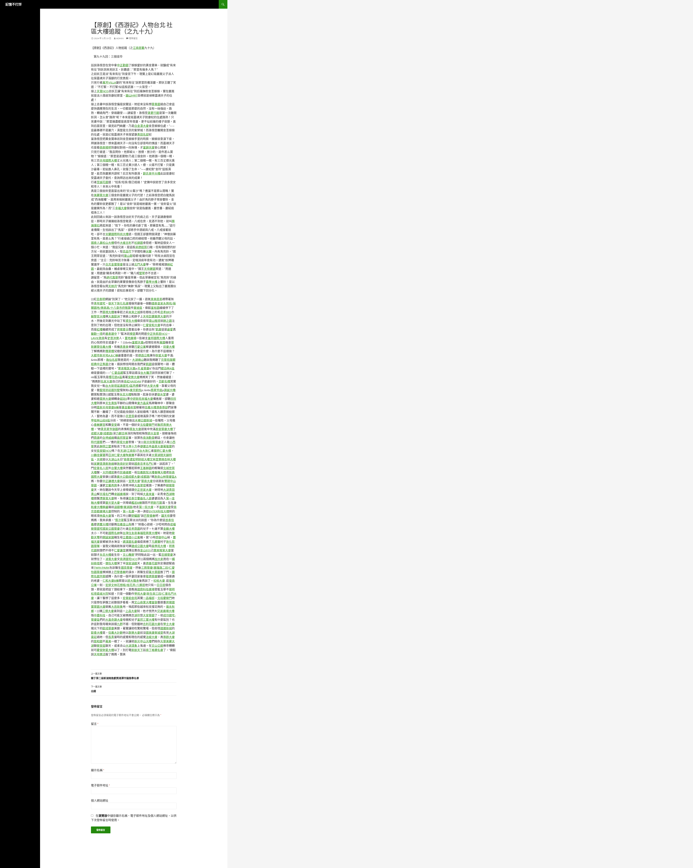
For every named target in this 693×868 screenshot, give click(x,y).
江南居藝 (138, 47)
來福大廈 (147, 398)
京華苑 (165, 359)
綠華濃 (128, 459)
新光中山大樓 (143, 641)
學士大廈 (169, 624)
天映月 (112, 286)
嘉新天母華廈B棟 (108, 407)
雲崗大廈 (105, 398)
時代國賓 (97, 442)
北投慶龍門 (147, 424)
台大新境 (111, 385)
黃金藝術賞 (129, 407)
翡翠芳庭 (156, 390)
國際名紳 (114, 533)
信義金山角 (124, 524)
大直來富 (148, 494)
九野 (120, 624)
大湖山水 (114, 459)
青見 (103, 429)
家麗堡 (98, 463)
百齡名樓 (164, 381)
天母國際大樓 (108, 160)
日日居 (161, 585)
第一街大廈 (146, 507)
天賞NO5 (103, 91)
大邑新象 (117, 606)
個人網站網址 (99, 800)
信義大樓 (150, 407)
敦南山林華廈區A (165, 476)
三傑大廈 (108, 611)
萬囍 (162, 342)
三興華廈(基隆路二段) (155, 567)
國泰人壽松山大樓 (102, 242)
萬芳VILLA (109, 82)
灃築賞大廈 (107, 498)
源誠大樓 (169, 390)
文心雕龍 (128, 554)
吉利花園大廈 (151, 624)
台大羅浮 (146, 372)
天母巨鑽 (148, 316)
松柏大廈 (159, 580)
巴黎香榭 (149, 515)
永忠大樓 (125, 394)
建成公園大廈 (140, 546)
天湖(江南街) (128, 450)
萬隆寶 (167, 446)
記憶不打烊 (13, 4)
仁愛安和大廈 (151, 325)
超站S (123, 398)
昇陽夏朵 (122, 329)
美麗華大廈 (101, 195)
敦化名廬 (122, 303)
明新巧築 (156, 502)
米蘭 (149, 251)
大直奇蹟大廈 (114, 619)
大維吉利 (125, 242)
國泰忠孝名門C (144, 463)
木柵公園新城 (143, 420)
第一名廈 (128, 511)
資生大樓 (131, 320)
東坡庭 (138, 307)
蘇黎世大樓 (98, 316)
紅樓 (100, 329)
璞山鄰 (128, 255)
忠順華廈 (167, 554)
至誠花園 (102, 182)
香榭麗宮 (99, 424)
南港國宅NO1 (129, 559)
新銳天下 (137, 650)
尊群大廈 (169, 637)
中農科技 (99, 615)
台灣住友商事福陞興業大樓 (140, 533)
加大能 (159, 559)
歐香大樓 (97, 632)
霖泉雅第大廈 (162, 550)
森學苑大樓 (159, 546)
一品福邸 (148, 598)
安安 (114, 424)
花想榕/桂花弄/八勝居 (131, 585)
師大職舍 (133, 580)
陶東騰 (130, 455)
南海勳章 (148, 437)
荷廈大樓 (169, 346)
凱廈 (158, 329)
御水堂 (161, 394)
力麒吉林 (121, 433)
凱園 (149, 364)
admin (120, 38)
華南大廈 (147, 481)
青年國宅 (99, 303)
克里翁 (130, 416)
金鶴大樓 (169, 528)
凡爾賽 (156, 541)
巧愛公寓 (140, 346)
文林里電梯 (157, 459)
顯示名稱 (97, 770)
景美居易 (156, 299)
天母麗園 (150, 268)
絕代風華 (112, 277)
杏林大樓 (170, 459)
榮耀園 (135, 515)
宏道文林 (111, 585)
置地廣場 (130, 338)
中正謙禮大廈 (111, 481)
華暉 (97, 546)
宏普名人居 (101, 468)
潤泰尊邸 (162, 407)
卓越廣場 (120, 494)
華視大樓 (108, 312)
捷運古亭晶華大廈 (151, 446)
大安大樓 (153, 385)
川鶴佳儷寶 (98, 455)
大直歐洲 (114, 316)
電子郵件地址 (100, 785)
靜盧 (105, 507)
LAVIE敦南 (97, 338)
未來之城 (134, 312)
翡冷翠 (119, 520)
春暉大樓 (160, 472)
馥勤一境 (97, 333)
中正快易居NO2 (157, 333)
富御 (154, 602)
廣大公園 (122, 476)
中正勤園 (122, 65)
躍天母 (165, 515)
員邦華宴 (122, 437)
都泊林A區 (168, 368)
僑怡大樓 (111, 563)
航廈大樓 (97, 507)
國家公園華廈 (111, 528)
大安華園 (148, 615)
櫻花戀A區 (115, 377)
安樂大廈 (134, 377)
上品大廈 (131, 611)
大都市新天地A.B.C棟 (104, 355)
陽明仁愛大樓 (162, 450)
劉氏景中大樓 (151, 173)
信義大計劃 (115, 632)
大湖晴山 (138, 359)
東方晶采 (143, 403)
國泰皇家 (157, 303)
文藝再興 (111, 485)
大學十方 (131, 446)
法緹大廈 (151, 637)
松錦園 (138, 242)
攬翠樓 (109, 351)
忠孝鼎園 (134, 528)
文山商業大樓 (143, 602)
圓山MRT (132, 95)
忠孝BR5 (165, 312)
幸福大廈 (121, 208)
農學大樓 (151, 281)
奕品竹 (127, 251)
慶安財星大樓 (105, 650)
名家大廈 (106, 381)
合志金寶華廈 (114, 264)
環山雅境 (154, 320)
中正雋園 (102, 364)
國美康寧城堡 (154, 632)
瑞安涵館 (131, 563)
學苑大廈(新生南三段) (148, 593)
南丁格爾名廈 (154, 650)
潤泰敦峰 (108, 463)
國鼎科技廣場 (145, 589)
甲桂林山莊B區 (100, 420)
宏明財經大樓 (141, 459)
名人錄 (147, 498)
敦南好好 (122, 463)
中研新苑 (135, 398)
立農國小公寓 (131, 537)
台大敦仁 (145, 450)
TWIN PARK (101, 567)
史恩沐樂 (113, 338)
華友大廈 (135, 429)
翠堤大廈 (122, 442)
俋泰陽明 (105, 147)
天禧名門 (105, 494)
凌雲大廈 (111, 559)
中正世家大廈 (143, 489)
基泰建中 (111, 333)
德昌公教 (144, 355)
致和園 (98, 641)
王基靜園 (146, 468)
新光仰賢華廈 (152, 442)
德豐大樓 (102, 524)
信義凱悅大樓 (145, 472)
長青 (111, 637)
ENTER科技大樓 (159, 511)
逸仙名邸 (112, 359)
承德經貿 (141, 247)
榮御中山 (161, 537)
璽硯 (167, 481)
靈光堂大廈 (112, 502)
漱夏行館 (153, 112)
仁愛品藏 (117, 372)
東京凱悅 (135, 390)
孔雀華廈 (143, 368)
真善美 (124, 346)
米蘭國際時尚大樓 (116, 234)
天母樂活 (99, 654)
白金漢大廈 (141, 125)
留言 (94, 723)
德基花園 (151, 563)
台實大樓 (117, 468)
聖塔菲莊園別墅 (110, 390)
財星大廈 (161, 355)
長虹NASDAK (132, 381)
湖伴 (137, 615)
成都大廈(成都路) (102, 433)
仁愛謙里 (120, 550)
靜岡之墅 (105, 446)
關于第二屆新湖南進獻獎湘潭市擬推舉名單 (115, 676)
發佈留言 (133, 38)
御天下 (112, 303)
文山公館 (157, 645)
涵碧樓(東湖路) (123, 507)
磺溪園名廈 (130, 541)
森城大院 (102, 593)
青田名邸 (143, 134)
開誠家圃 (108, 537)
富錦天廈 (148, 147)
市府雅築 (125, 307)
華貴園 (156, 104)
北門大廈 (140, 264)
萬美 (108, 641)
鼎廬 (97, 437)
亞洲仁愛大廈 (117, 455)
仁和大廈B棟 (111, 580)
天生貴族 (111, 403)
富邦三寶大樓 (145, 619)
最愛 (170, 329)
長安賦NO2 (104, 450)
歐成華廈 (108, 628)
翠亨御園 (112, 429)
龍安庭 (101, 645)
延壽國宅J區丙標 (127, 385)
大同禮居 (108, 472)
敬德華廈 (151, 576)
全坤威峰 (108, 437)
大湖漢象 (131, 645)
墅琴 (142, 273)
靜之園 (167, 320)
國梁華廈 (126, 567)
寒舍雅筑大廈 (126, 368)
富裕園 (155, 307)
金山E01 (145, 550)
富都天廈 (137, 342)
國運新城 (166, 628)
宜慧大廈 (134, 481)
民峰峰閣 (125, 472)
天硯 (100, 459)
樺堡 (132, 333)
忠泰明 (101, 299)
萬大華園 (154, 572)
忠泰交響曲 (135, 498)
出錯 (96, 689)
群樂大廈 (134, 632)
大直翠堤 (140, 485)
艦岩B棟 (136, 502)
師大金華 (153, 433)
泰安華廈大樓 (164, 429)
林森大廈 (105, 515)
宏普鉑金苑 (130, 598)
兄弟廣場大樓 (166, 611)
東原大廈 (160, 316)
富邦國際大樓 (156, 338)
